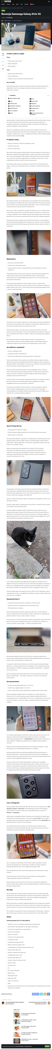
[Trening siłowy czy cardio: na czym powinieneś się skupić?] (16, 1021)
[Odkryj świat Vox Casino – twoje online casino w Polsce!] (16, 1041)
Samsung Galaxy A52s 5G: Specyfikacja (36, 114)
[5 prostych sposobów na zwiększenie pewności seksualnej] (16, 1034)
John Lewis (21, 808)
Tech (3, 10)
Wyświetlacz (33, 103)
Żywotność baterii (13, 108)
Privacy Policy (19, 1046)
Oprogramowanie (35, 108)
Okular (11, 113)
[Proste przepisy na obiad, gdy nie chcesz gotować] (16, 1015)
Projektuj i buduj (13, 103)
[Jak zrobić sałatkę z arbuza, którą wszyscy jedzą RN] (16, 1028)
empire (7, 1)
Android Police (29, 739)
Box (23, 135)
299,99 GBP (45, 820)
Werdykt (33, 110)
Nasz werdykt (34, 101)
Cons (11, 101)
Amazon (15, 808)
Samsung (9, 808)
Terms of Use (28, 1046)
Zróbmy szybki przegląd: (15, 98)
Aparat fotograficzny (35, 106)
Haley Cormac (8, 20)
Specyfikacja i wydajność (15, 106)
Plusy (33, 98)
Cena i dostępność (13, 110)
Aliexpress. (16, 812)
